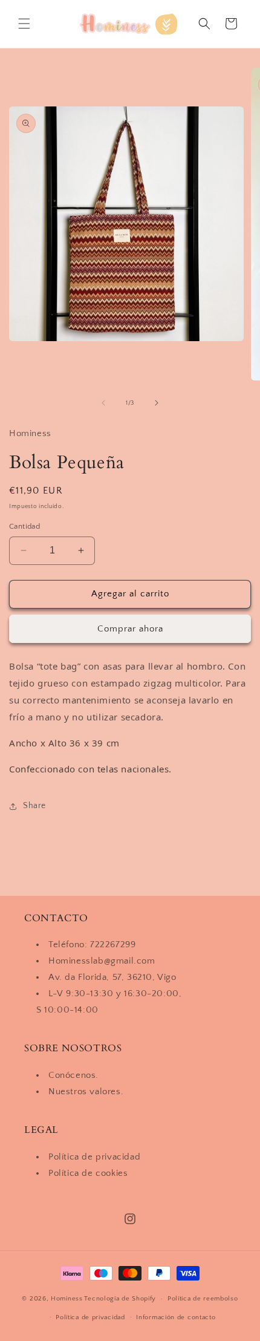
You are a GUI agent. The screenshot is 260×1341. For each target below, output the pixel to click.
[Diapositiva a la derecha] (156, 403)
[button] (24, 23)
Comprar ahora (130, 629)
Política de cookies (88, 1173)
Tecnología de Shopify (120, 1298)
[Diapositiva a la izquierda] (103, 403)
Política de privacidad (94, 1157)
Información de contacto (175, 1317)
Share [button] (34, 806)
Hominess (67, 1298)
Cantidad (24, 526)
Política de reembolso (202, 1298)
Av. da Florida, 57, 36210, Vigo (112, 977)
